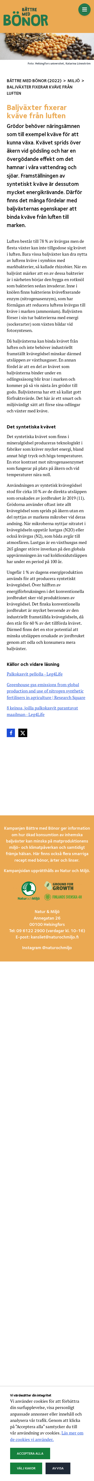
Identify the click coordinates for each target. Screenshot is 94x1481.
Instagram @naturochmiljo (47, 948)
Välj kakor (26, 1468)
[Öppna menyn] (84, 9)
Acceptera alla (30, 1453)
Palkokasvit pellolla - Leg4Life (35, 674)
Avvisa (58, 1468)
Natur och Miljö (74, 871)
